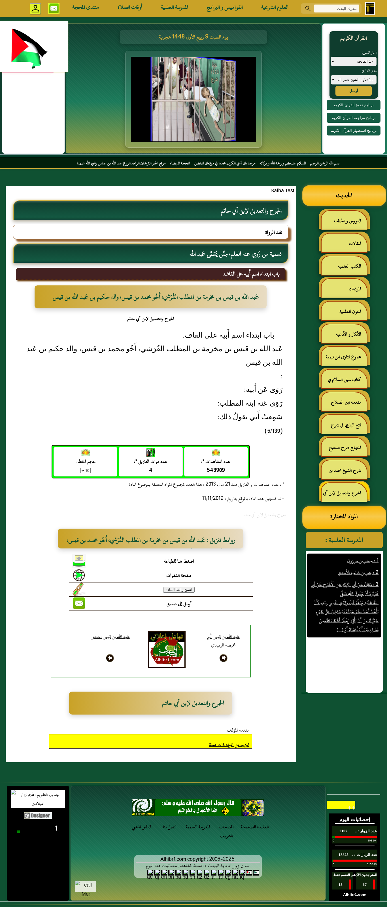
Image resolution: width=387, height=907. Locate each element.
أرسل (353, 91)
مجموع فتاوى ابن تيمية (343, 356)
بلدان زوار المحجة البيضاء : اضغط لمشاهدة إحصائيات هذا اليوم (197, 865)
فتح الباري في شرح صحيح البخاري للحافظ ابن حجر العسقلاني (344, 427)
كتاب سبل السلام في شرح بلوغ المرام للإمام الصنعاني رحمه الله (347, 382)
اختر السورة (369, 52)
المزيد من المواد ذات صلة (229, 744)
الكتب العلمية (349, 266)
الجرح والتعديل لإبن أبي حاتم (345, 495)
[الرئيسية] (370, 8)
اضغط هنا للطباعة (179, 561)
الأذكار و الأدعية (348, 334)
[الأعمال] (198, 809)
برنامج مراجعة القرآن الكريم (353, 118)
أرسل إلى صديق (179, 603)
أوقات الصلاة (130, 7)
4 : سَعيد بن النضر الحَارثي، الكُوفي (351, 628)
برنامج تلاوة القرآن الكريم (353, 105)
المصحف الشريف (226, 831)
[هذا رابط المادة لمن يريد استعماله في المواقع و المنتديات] (79, 589)
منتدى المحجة (85, 7)
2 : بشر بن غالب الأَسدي (358, 559)
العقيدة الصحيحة (255, 826)
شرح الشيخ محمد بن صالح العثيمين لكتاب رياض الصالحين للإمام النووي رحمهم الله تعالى (348, 473)
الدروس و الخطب (347, 220)
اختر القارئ (369, 70)
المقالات (355, 243)
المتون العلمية (350, 311)
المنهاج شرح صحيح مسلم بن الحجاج (348, 450)
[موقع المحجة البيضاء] (194, 100)
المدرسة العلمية (174, 7)
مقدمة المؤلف (238, 730)
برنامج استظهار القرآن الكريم (354, 130)
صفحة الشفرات (179, 575)
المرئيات (355, 288)
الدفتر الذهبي (141, 826)
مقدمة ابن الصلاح (346, 402)
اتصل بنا (170, 826)
